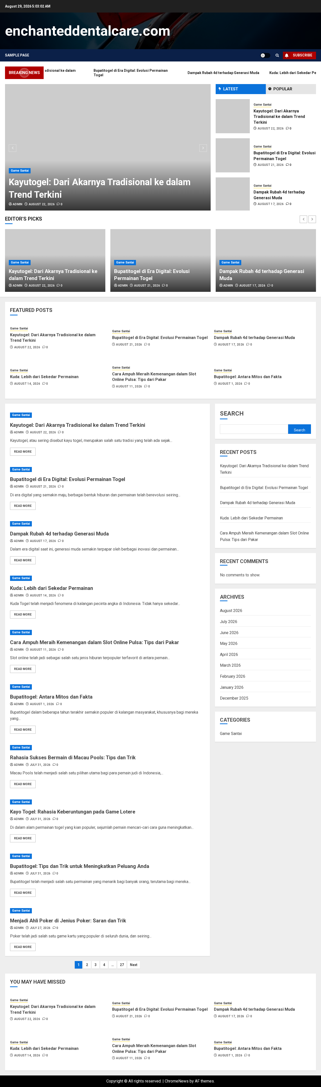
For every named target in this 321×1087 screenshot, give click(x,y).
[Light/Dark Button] (265, 55)
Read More (23, 451)
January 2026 (232, 687)
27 (122, 965)
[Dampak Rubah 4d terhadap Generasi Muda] (233, 194)
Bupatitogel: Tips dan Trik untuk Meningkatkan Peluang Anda (79, 866)
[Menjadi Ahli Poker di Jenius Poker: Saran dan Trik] (107, 911)
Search (232, 413)
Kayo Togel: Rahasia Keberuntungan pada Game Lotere (72, 812)
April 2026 (229, 654)
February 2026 (232, 676)
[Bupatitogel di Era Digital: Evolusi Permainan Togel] (233, 155)
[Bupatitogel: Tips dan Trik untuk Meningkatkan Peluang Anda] (107, 856)
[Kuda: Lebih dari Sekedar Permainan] (107, 578)
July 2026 (228, 621)
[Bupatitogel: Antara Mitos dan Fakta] (107, 687)
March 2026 (230, 665)
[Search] (277, 55)
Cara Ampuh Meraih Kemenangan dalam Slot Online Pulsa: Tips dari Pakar (154, 377)
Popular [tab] (282, 89)
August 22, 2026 (42, 204)
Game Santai (20, 170)
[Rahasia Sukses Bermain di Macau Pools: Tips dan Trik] (107, 748)
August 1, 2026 (230, 383)
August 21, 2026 (271, 165)
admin (18, 204)
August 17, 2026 (271, 204)
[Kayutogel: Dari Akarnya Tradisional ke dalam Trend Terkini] (108, 147)
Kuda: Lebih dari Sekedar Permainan (44, 376)
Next (133, 965)
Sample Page (17, 55)
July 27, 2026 (40, 928)
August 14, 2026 (27, 383)
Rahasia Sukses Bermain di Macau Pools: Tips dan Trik (73, 758)
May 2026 (228, 643)
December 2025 (234, 698)
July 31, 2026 (40, 765)
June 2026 (229, 632)
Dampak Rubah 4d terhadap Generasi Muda (254, 337)
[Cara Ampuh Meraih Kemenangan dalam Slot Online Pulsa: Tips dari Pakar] (107, 632)
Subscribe (302, 55)
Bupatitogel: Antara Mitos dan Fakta (248, 376)
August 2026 (231, 610)
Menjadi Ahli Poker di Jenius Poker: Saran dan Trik (68, 921)
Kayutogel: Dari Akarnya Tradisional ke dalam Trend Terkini (279, 117)
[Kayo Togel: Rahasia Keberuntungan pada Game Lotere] (107, 802)
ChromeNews (177, 1081)
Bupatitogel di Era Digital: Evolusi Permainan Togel (160, 337)
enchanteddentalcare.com (87, 31)
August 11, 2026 (129, 386)
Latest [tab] (230, 89)
